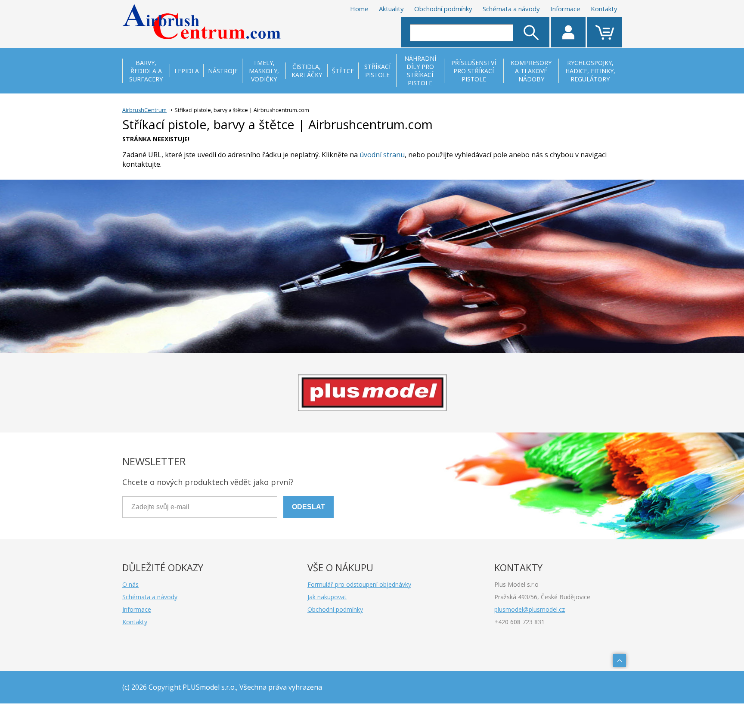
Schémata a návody (511, 8)
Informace (565, 8)
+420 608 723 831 (519, 622)
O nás (130, 584)
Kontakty (604, 8)
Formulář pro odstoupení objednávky (359, 584)
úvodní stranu (382, 154)
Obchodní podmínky (443, 8)
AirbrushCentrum (144, 110)
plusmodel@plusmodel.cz (529, 609)
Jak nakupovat (327, 597)
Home (359, 8)
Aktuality (391, 8)
